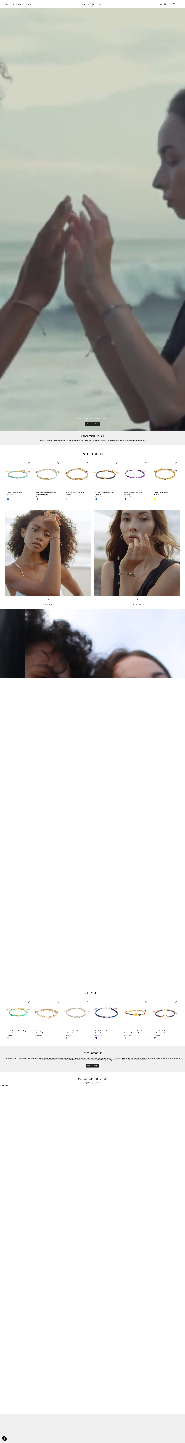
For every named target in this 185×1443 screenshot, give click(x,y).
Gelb (155, 499)
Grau (67, 1038)
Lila (125, 499)
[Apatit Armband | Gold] (18, 474)
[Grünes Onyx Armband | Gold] (18, 1013)
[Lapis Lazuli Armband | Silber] (106, 1013)
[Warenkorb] (179, 4)
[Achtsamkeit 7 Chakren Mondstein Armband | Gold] (135, 1013)
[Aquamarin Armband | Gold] (77, 474)
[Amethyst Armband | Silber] (135, 474)
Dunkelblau (96, 1038)
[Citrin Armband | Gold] (165, 474)
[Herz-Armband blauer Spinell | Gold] (165, 1013)
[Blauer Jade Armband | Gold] (106, 474)
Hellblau (67, 499)
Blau (8, 499)
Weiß (37, 1038)
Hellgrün (8, 1038)
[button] (6, 4)
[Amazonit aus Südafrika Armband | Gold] (47, 474)
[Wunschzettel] (174, 4)
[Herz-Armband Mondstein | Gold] (47, 1013)
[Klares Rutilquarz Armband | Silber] (77, 1013)
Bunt (125, 1038)
